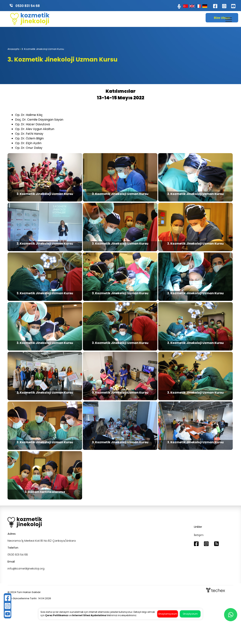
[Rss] (216, 545)
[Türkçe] (185, 6)
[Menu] (228, 19)
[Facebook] (213, 8)
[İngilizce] (191, 6)
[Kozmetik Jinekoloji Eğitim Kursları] (30, 24)
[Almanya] (204, 6)
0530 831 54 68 (27, 6)
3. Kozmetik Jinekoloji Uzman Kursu (42, 49)
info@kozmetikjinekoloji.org (26, 568)
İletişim (199, 535)
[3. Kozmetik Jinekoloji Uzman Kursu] (45, 200)
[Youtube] (231, 8)
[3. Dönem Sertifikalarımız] (45, 498)
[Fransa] (198, 6)
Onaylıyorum (190, 613)
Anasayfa (13, 49)
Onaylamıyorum (167, 613)
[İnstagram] (222, 8)
